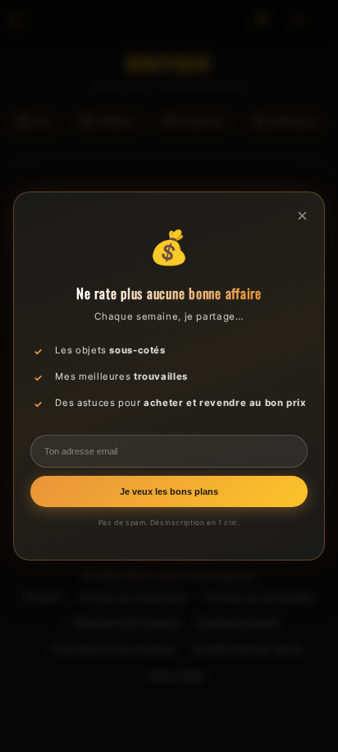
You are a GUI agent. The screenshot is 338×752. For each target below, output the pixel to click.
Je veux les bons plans (169, 491)
